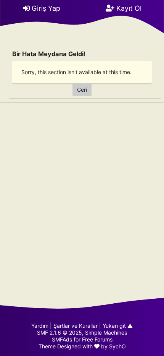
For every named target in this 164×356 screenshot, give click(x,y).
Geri (82, 89)
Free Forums (97, 339)
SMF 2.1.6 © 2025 (59, 332)
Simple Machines (106, 332)
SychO (117, 346)
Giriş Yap (45, 8)
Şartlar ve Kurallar (75, 325)
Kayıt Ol (127, 8)
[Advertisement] (82, 186)
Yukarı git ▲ (118, 325)
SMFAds (62, 339)
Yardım (39, 325)
